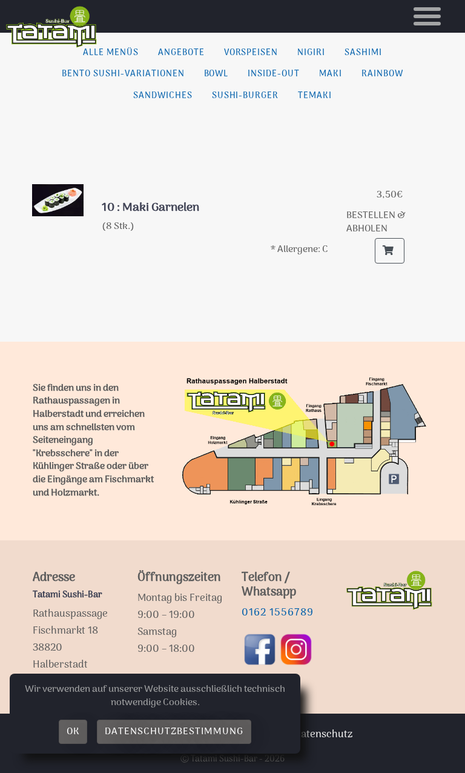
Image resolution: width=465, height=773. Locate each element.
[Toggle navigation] (427, 16)
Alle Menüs (111, 53)
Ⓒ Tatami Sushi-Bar (218, 759)
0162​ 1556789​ (278, 613)
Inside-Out (274, 74)
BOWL (216, 74)
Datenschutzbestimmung (174, 732)
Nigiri (311, 53)
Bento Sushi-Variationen (123, 74)
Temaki (315, 96)
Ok (73, 732)
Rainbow (382, 74)
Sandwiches (163, 96)
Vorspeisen (251, 53)
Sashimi (363, 53)
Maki (330, 74)
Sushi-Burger (245, 96)
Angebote (181, 53)
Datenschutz (323, 734)
